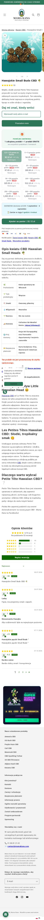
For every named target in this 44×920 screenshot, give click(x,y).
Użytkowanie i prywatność (15, 808)
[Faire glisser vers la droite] (27, 76)
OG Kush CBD (10, 740)
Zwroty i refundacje (12, 792)
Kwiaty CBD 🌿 (34, 238)
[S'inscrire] (36, 881)
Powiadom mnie (22, 123)
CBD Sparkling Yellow (13, 756)
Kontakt (8, 784)
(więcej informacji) (32, 325)
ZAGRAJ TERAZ (22, 720)
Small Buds (7, 241)
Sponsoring (9, 819)
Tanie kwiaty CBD (20, 238)
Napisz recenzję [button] (22, 557)
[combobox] (38, 918)
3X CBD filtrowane (12, 760)
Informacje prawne (12, 800)
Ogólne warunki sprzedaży (15, 804)
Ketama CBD (10, 768)
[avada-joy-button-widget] (5, 914)
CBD (19, 463)
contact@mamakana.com (18, 846)
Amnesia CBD (10, 736)
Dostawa (8, 788)
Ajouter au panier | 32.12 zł (22, 221)
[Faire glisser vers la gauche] (16, 76)
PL (39, 918)
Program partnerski (12, 815)
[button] (4, 14)
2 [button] (19, 672)
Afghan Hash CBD (12, 764)
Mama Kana (15, 912)
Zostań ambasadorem (13, 812)
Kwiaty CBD (21, 30)
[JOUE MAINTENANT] (22, 705)
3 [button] (22, 672)
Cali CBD (8, 748)
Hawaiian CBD (8, 396)
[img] (7, 573)
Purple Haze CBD (11, 744)
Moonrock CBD (10, 752)
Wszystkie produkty (21, 241)
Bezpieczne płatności (13, 796)
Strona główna (8, 30)
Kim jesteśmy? (11, 781)
